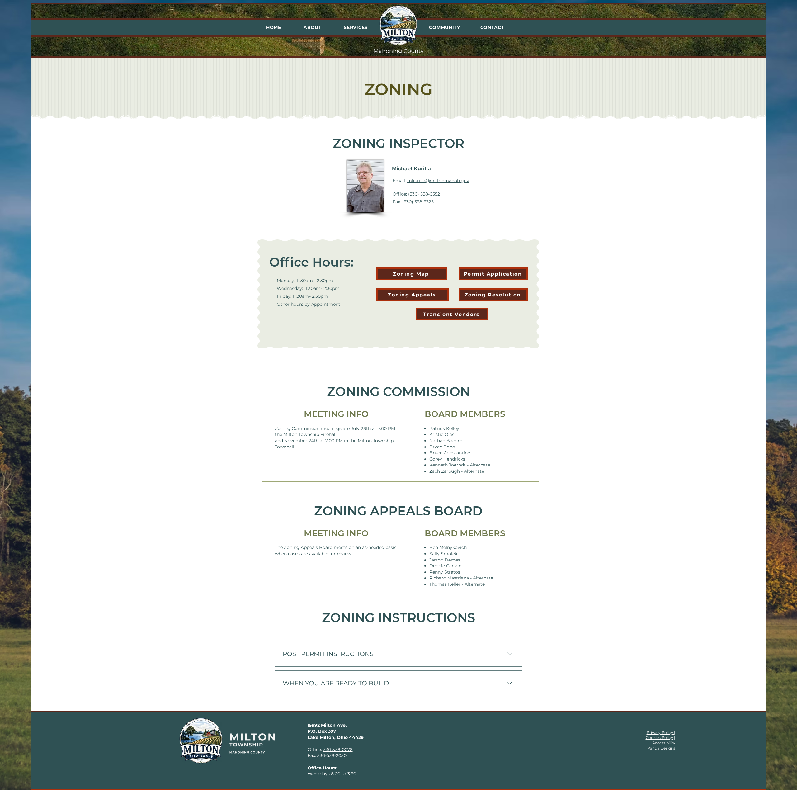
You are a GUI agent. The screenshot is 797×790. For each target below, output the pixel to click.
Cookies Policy (659, 737)
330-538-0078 (338, 749)
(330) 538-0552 (424, 194)
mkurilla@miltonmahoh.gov (438, 180)
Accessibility (663, 742)
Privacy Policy (660, 732)
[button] (313, 27)
